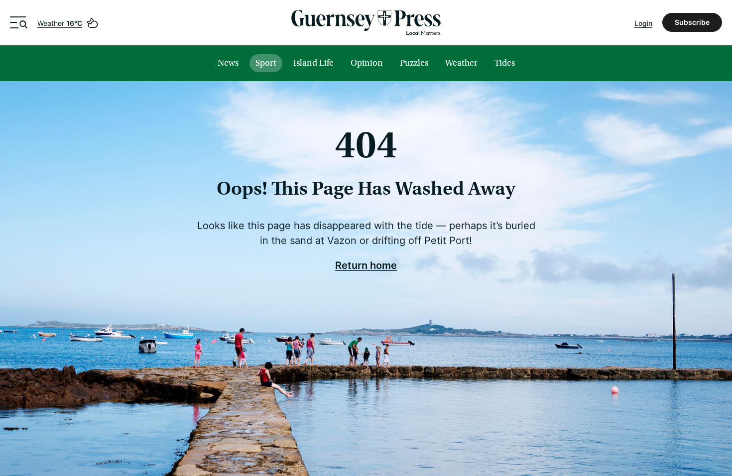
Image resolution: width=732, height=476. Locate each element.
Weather (59, 23)
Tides (504, 63)
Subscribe (692, 22)
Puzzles (414, 63)
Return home (366, 265)
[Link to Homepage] (366, 22)
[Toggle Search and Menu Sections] (18, 22)
